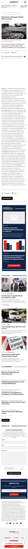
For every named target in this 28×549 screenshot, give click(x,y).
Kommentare (7, 52)
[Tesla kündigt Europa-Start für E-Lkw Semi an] (14, 316)
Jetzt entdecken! (14, 546)
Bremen (3, 88)
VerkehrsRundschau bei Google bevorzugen (13, 56)
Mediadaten (7, 538)
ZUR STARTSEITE (7, 198)
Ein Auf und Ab (6, 261)
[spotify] (20, 523)
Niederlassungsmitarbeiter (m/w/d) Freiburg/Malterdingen (13, 382)
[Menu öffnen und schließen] (2, 2)
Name (3, 445)
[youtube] (10, 523)
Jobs (22, 538)
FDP (11, 176)
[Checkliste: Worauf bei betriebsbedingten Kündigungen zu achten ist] (14, 217)
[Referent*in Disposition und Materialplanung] (11, 370)
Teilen (15, 52)
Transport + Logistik (16, 12)
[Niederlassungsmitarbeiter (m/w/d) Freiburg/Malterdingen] (14, 380)
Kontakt (16, 538)
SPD (12, 171)
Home (3, 12)
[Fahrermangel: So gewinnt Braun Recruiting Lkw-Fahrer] (14, 285)
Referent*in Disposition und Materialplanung (10, 373)
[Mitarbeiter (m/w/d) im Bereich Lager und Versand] (12, 400)
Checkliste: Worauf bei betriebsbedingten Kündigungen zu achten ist (13, 229)
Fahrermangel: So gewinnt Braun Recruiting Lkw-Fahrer (12, 296)
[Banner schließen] (24, 542)
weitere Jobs (5, 420)
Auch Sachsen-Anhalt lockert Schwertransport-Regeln (11, 355)
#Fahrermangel (10, 293)
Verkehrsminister (7, 110)
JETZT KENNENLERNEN (14, 265)
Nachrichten (7, 12)
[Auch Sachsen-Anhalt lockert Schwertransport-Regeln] (14, 343)
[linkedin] (17, 523)
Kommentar (4, 450)
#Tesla (8, 324)
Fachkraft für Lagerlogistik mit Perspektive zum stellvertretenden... (13, 393)
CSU (23, 98)
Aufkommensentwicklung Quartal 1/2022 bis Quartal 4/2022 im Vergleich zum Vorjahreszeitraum (13, 257)
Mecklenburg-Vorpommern (9, 151)
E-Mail (3, 439)
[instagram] (14, 523)
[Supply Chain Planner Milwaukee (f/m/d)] (10, 410)
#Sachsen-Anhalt (10, 352)
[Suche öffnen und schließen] (22, 2)
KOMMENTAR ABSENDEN (14, 473)
